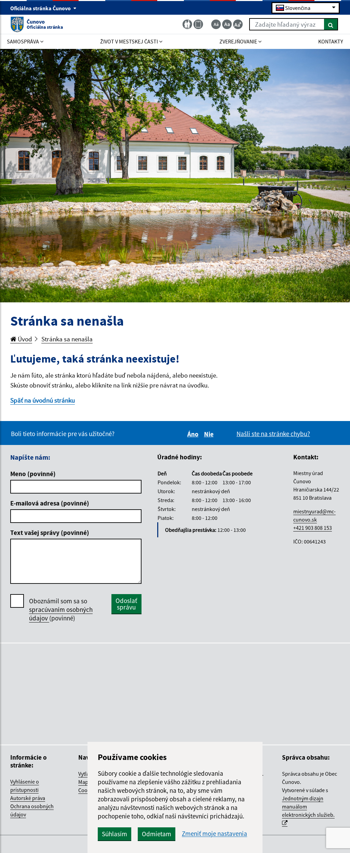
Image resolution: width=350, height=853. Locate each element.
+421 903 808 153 (312, 527)
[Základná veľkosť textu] (227, 24)
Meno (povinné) (33, 474)
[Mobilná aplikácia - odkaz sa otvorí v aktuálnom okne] (198, 24)
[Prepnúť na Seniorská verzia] (187, 24)
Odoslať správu (126, 603)
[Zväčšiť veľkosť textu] (238, 24)
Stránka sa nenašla (67, 339)
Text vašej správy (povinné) (49, 532)
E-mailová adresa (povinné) (49, 503)
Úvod (24, 339)
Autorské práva (27, 798)
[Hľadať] (331, 24)
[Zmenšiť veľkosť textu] (216, 24)
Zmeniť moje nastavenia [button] (214, 833)
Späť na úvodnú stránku (42, 400)
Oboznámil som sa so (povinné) (61, 609)
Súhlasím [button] (114, 834)
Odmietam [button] (156, 834)
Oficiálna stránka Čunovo (41, 8)
